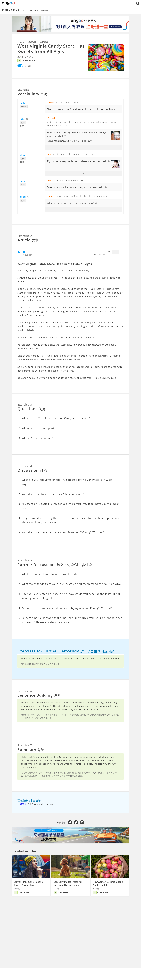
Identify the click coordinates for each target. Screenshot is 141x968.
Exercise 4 (24, 466)
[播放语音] (115, 109)
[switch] (20, 65)
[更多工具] (122, 252)
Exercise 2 (24, 236)
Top (23, 10)
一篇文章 (22, 803)
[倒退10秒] (109, 252)
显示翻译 (29, 65)
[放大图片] (106, 57)
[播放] (19, 252)
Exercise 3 (24, 404)
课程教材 (44, 10)
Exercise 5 (24, 560)
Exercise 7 (24, 745)
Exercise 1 (24, 90)
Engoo (20, 42)
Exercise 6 (24, 691)
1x (115, 252)
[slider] (24, 252)
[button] (83, 147)
